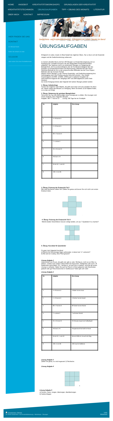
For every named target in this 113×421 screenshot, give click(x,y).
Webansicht (103, 414)
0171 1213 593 (13, 56)
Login (105, 412)
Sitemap (19, 412)
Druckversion (12, 412)
